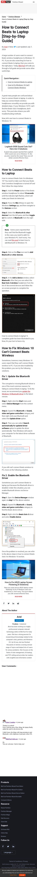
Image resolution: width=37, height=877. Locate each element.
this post (15, 240)
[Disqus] (18, 691)
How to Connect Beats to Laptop (20, 82)
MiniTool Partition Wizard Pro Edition (12, 789)
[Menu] (34, 2)
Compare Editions (6, 800)
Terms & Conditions (15, 861)
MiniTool (21, 66)
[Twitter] (15, 47)
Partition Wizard (17, 2)
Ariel (5, 47)
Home (4, 17)
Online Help (4, 833)
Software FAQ (5, 829)
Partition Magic (5, 815)
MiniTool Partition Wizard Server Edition (12, 793)
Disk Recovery (5, 818)
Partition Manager (14, 17)
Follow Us (20, 620)
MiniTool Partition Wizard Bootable (11, 796)
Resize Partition (5, 808)
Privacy (25, 861)
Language (8, 852)
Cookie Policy (13, 875)
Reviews (3, 836)
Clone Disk (4, 821)
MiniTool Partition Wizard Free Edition (12, 786)
